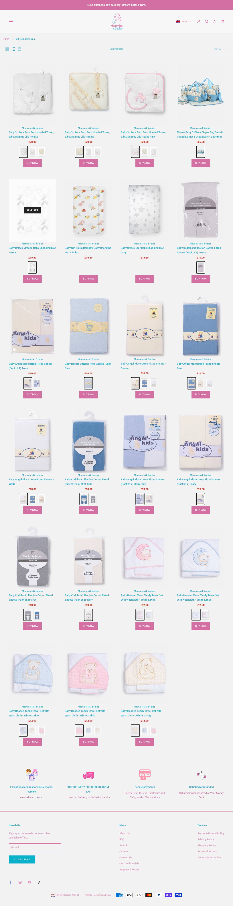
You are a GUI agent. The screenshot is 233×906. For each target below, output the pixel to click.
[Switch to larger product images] (7, 49)
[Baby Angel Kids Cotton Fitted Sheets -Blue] (144, 383)
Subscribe (22, 859)
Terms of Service (207, 851)
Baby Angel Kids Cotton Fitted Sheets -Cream (143, 366)
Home (6, 39)
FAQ (121, 839)
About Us (124, 833)
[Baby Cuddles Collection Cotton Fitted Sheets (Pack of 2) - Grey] (200, 267)
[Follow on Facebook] (10, 882)
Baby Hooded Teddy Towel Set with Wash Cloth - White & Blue (29, 713)
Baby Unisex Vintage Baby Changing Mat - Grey (32, 250)
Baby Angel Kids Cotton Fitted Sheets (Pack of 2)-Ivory (30, 366)
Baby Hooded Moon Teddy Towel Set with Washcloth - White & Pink (142, 597)
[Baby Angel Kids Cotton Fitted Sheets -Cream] (135, 383)
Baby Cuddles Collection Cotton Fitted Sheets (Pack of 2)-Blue (87, 481)
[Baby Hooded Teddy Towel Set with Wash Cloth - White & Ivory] (32, 730)
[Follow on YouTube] (29, 882)
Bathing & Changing (25, 39)
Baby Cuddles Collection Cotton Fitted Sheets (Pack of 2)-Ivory (87, 597)
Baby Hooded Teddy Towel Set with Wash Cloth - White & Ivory (141, 713)
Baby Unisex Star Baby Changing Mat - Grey (143, 250)
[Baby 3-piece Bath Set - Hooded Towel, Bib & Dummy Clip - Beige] (41, 152)
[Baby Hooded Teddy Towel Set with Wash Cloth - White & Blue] (23, 730)
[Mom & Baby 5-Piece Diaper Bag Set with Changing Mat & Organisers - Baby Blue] (200, 152)
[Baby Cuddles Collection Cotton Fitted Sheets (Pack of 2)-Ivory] (88, 615)
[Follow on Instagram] (20, 882)
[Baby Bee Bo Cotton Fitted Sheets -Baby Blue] (88, 383)
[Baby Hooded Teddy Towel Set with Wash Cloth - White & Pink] (41, 730)
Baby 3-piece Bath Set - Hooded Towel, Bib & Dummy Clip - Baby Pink (143, 134)
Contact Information (209, 857)
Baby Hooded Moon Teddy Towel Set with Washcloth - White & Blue (198, 597)
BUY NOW (32, 162)
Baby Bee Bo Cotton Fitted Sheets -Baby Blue (88, 366)
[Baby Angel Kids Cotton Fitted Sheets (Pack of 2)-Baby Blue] (36, 383)
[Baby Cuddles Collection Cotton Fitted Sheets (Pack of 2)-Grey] (93, 499)
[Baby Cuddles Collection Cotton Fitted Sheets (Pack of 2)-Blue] (83, 499)
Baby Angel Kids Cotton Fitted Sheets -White (31, 481)
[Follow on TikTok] (39, 882)
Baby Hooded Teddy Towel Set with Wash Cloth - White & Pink (85, 713)
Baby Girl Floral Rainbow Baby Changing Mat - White (88, 250)
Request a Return (129, 869)
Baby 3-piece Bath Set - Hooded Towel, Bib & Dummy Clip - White (31, 134)
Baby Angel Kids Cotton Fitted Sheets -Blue (199, 366)
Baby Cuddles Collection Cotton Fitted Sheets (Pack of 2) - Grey (199, 250)
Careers (124, 851)
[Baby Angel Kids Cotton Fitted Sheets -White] (153, 383)
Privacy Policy (206, 839)
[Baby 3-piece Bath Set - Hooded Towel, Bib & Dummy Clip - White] (23, 152)
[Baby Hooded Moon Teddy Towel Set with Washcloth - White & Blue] (149, 615)
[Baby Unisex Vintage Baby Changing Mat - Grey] (32, 267)
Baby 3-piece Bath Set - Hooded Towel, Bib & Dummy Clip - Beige (87, 134)
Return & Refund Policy (211, 833)
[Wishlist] (214, 21)
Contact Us (125, 857)
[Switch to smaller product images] (13, 49)
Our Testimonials (129, 863)
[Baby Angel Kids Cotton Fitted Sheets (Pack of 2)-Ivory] (27, 383)
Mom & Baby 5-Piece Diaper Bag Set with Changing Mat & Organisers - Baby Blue (200, 134)
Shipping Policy (207, 845)
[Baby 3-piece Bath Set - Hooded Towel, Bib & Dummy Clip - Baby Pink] (32, 152)
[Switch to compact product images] (19, 49)
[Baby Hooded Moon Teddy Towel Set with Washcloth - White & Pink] (139, 615)
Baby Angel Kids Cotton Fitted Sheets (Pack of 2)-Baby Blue (142, 481)
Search (123, 845)
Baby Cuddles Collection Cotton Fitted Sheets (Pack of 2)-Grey (31, 597)
